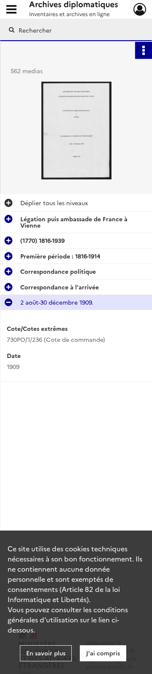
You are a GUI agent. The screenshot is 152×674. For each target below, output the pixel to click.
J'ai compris (103, 653)
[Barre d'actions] (143, 50)
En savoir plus (45, 653)
